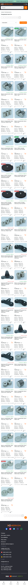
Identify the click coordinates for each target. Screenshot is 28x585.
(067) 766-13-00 (7, 554)
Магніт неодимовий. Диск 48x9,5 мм (20, 122)
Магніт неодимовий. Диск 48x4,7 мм (20, 94)
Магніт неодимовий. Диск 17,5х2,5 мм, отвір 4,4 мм (7, 149)
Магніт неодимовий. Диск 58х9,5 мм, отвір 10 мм (7, 500)
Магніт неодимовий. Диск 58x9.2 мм (20, 419)
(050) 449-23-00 (7, 552)
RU (26, 4)
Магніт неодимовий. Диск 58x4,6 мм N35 (20, 392)
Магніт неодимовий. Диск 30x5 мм (7, 40)
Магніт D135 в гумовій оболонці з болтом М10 (19, 203)
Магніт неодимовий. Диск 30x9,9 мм (20, 40)
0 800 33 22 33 (5, 548)
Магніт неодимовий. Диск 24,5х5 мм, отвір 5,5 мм (20, 283)
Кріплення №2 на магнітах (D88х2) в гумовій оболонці (20, 338)
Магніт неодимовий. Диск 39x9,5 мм (7, 94)
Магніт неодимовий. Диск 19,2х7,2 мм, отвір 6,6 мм (7, 256)
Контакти (3, 541)
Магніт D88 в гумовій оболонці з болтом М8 (19, 149)
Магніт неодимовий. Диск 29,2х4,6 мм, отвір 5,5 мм (20, 365)
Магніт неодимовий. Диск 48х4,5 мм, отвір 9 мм (20, 446)
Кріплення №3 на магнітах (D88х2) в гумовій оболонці (7, 365)
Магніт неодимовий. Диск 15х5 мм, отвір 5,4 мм (7, 122)
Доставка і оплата (5, 535)
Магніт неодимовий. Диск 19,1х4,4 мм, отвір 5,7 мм (20, 230)
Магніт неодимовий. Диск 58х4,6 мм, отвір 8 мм (20, 473)
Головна (3, 533)
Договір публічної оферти (7, 543)
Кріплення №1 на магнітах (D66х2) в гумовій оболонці (20, 257)
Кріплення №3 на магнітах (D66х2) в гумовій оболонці (7, 311)
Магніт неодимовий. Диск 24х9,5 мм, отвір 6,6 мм (7, 338)
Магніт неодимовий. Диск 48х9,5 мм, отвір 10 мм (7, 473)
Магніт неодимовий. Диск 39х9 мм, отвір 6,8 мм (7, 446)
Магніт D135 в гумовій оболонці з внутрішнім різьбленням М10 (6, 203)
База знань (3, 539)
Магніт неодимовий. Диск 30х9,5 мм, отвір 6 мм (7, 392)
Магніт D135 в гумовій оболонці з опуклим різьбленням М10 (6, 176)
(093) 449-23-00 (7, 556)
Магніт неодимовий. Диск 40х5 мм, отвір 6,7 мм (7, 419)
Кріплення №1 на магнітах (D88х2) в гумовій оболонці (20, 311)
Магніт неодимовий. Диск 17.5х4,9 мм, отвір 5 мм (20, 176)
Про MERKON (4, 537)
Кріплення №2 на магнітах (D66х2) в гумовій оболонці (7, 284)
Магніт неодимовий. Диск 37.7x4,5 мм (7, 67)
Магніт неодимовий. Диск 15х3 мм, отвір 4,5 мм (20, 67)
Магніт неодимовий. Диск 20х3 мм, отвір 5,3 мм (7, 230)
